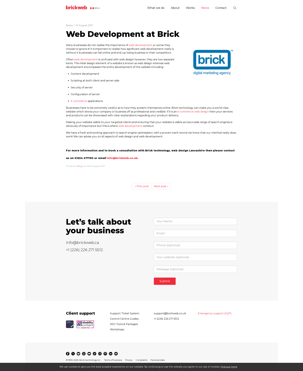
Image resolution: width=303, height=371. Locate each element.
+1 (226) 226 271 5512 (84, 249)
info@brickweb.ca (82, 242)
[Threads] (83, 353)
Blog (80, 166)
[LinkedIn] (110, 353)
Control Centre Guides (124, 318)
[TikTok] (94, 353)
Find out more (229, 366)
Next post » (161, 186)
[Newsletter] (116, 353)
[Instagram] (100, 353)
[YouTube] (89, 353)
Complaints (141, 360)
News (69, 25)
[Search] (235, 8)
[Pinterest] (105, 353)
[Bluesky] (78, 353)
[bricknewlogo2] (212, 62)
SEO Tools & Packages (124, 324)
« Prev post (142, 186)
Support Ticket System (124, 313)
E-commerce (79, 101)
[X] (73, 353)
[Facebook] (67, 353)
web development (140, 45)
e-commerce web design (193, 111)
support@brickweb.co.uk (170, 313)
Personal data (158, 360)
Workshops (117, 329)
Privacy (129, 360)
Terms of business (113, 360)
